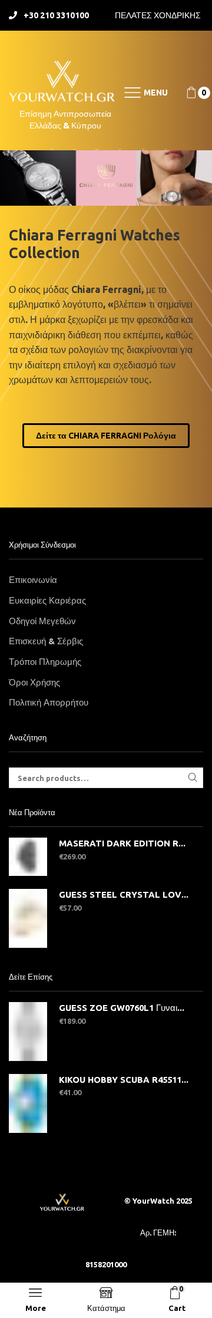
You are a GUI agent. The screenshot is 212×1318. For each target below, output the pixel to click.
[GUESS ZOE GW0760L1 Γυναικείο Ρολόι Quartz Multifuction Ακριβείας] (28, 1031)
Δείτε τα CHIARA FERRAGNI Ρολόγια (106, 435)
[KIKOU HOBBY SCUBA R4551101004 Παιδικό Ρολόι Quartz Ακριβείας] (28, 1103)
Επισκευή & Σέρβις (46, 641)
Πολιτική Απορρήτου (48, 702)
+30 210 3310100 (56, 15)
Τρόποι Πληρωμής (45, 662)
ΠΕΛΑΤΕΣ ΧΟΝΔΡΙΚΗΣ (158, 15)
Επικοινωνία (33, 580)
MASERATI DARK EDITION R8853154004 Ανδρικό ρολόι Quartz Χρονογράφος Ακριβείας (123, 843)
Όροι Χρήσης (34, 682)
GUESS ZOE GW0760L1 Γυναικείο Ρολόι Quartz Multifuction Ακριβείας (123, 1008)
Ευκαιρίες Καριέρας (47, 600)
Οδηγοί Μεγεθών (42, 621)
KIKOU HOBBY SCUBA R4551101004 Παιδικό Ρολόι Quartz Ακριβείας (123, 1080)
